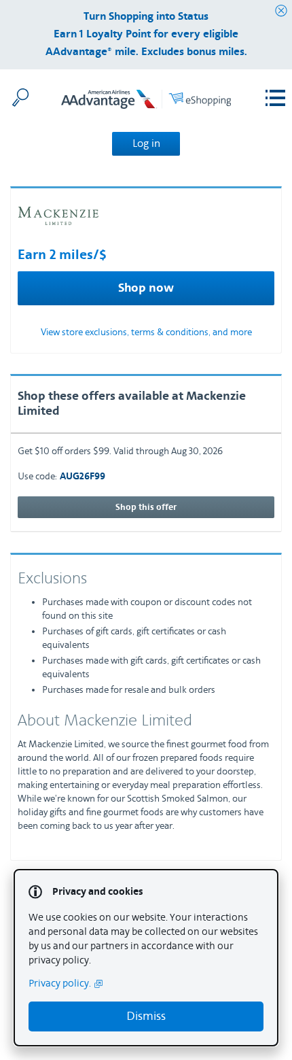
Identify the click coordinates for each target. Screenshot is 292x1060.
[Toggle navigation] (275, 98)
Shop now (146, 288)
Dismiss (146, 1016)
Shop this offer (146, 507)
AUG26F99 (82, 477)
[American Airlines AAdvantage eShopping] (146, 102)
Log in (146, 143)
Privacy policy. (60, 983)
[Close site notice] (281, 11)
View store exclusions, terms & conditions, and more (146, 332)
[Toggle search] (20, 97)
